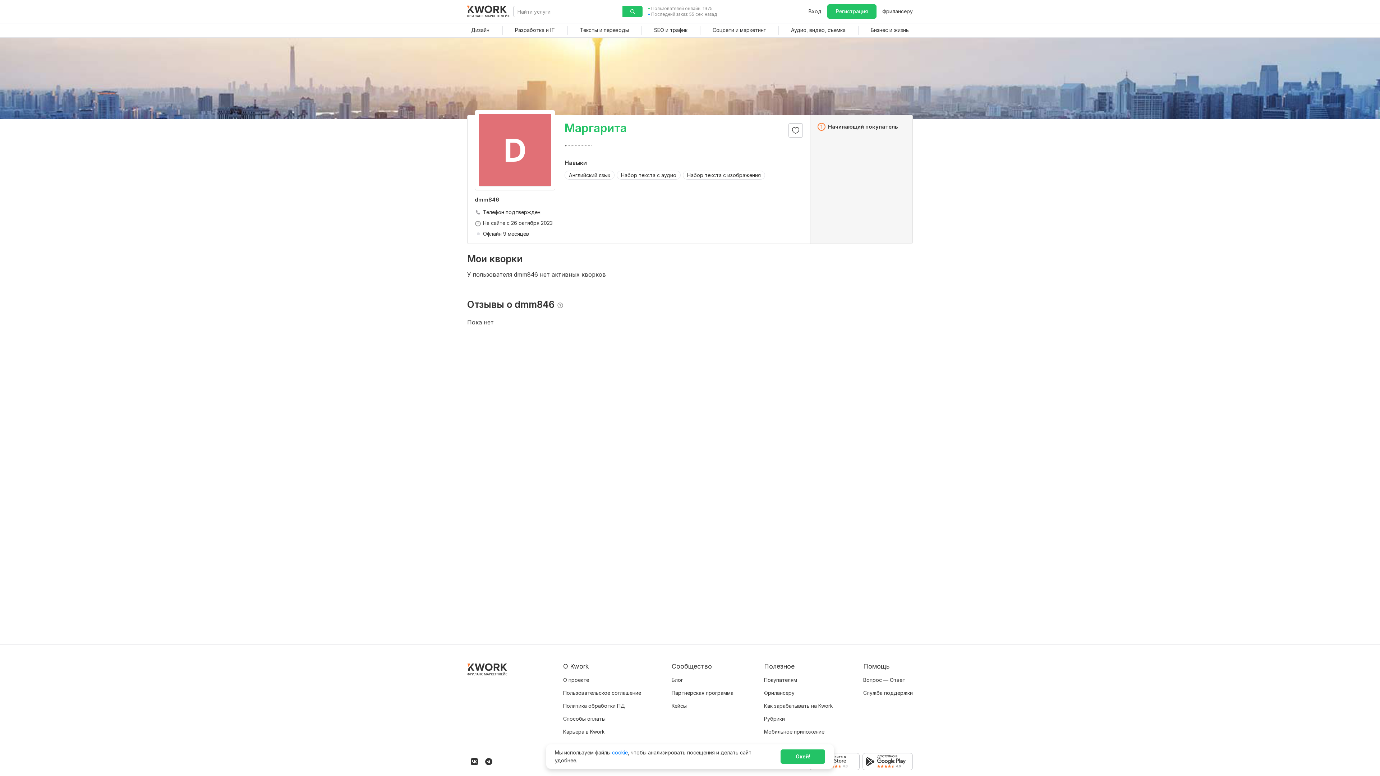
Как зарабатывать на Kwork (798, 706)
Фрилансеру (897, 11)
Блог (677, 680)
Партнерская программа (702, 693)
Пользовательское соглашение (602, 693)
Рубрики (774, 719)
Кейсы (679, 706)
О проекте (576, 680)
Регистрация (852, 11)
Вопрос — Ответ (884, 680)
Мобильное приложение (794, 732)
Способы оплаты (584, 719)
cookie (620, 752)
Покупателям (780, 680)
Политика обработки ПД (594, 706)
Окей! (803, 756)
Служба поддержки (888, 693)
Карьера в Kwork (583, 732)
